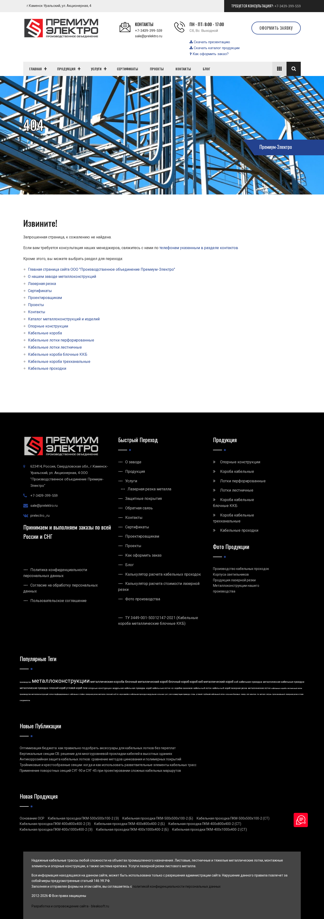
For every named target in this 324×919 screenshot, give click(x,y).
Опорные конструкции (48, 326)
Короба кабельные (237, 471)
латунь (269, 694)
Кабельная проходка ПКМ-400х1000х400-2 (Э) (56, 829)
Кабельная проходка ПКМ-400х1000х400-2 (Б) (132, 829)
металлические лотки (259, 688)
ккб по (116, 694)
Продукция (135, 471)
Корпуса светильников (231, 574)
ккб (236, 682)
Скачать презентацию (211, 42)
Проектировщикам (45, 297)
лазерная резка (239, 688)
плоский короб (57, 688)
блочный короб (178, 681)
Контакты (36, 312)
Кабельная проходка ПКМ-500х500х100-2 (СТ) (233, 818)
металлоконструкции (61, 680)
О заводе (133, 462)
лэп (247, 694)
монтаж (253, 694)
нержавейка (124, 694)
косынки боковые (233, 694)
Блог (129, 565)
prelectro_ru (40, 515)
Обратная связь (139, 508)
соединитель (25, 700)
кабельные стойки (77, 694)
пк (258, 694)
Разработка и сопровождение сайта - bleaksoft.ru (70, 906)
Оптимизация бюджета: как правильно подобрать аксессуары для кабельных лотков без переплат (98, 748)
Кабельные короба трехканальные (59, 361)
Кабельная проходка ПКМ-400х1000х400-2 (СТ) (209, 829)
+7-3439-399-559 (287, 6)
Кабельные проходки (47, 368)
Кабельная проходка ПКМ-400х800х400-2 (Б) (129, 824)
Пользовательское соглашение (58, 600)
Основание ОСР (32, 818)
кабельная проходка (250, 682)
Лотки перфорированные (243, 481)
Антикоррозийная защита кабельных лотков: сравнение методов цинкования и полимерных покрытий (100, 759)
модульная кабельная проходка (128, 688)
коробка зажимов (183, 688)
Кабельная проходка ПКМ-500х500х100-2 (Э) (83, 818)
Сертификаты (40, 291)
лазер (243, 694)
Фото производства (142, 599)
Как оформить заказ (143, 555)
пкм (85, 688)
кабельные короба (279, 688)
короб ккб (196, 681)
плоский (109, 694)
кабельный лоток (202, 688)
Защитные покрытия (143, 498)
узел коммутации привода (179, 694)
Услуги (131, 481)
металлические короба (107, 681)
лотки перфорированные (59, 694)
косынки (160, 694)
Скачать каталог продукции (216, 48)
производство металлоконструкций (34, 694)
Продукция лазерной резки (234, 580)
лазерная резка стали (294, 694)
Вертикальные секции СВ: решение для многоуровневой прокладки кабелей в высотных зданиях (96, 754)
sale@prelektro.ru (148, 36)
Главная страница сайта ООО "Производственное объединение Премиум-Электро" (101, 269)
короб (149, 688)
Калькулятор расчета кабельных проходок (163, 574)
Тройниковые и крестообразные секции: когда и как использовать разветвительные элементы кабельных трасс (108, 765)
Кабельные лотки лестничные (55, 347)
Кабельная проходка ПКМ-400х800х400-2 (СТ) (204, 824)
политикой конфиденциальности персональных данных (177, 886)
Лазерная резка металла (149, 489)
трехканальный (278, 694)
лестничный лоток (294, 688)
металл (262, 694)
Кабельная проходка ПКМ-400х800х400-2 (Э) (55, 824)
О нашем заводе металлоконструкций (62, 276)
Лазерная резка (42, 283)
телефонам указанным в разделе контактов (198, 248)
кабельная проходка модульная (143, 694)
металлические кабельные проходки (283, 682)
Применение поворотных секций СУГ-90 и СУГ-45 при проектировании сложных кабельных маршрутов (100, 770)
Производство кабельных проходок (241, 569)
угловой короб (74, 688)
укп (166, 694)
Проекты (36, 305)
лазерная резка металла (95, 694)
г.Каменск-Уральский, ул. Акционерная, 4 (59, 6)
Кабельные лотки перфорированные (61, 340)
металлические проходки (34, 688)
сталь (193, 694)
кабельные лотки (161, 688)
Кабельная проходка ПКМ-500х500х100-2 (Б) (157, 818)
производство (25, 682)
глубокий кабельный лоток (214, 694)
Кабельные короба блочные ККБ (57, 354)
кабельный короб (221, 688)
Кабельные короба (45, 333)
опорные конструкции (100, 688)
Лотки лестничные (236, 490)
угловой (199, 694)
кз (172, 688)
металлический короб (218, 681)
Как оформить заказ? (210, 54)
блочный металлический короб (146, 681)
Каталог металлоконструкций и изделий (64, 319)
